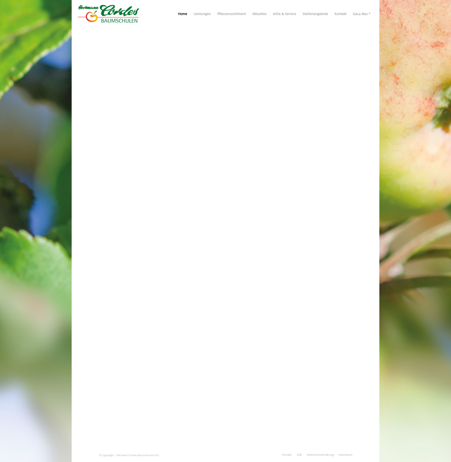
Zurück (76, 67)
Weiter (375, 67)
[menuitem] (182, 14)
